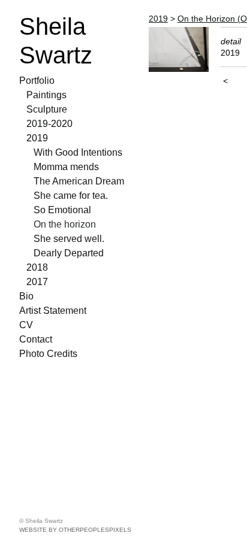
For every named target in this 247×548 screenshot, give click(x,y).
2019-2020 (49, 124)
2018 (37, 267)
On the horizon (65, 224)
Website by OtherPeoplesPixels (75, 529)
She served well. (69, 239)
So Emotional (62, 210)
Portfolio (37, 80)
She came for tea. (71, 195)
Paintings (46, 95)
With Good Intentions (78, 152)
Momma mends (66, 167)
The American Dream (79, 181)
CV (26, 325)
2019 (37, 138)
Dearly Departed (69, 253)
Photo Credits (48, 354)
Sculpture (46, 109)
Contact (35, 339)
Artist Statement (52, 310)
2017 (37, 282)
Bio (26, 296)
